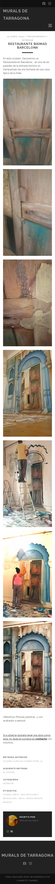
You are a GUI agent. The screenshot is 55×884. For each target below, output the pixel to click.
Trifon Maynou (36, 36)
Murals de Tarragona (28, 855)
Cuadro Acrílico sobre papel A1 (23, 761)
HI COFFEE (9, 772)
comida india (11, 794)
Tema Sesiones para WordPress (25, 877)
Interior (27, 40)
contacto (41, 738)
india (21, 798)
